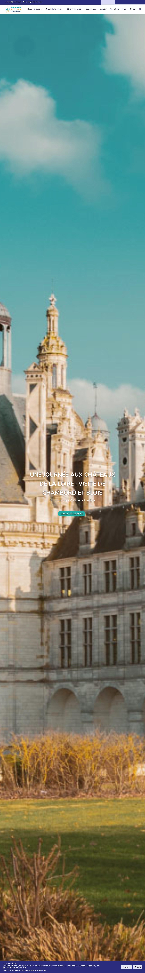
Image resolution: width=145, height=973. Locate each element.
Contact (132, 9)
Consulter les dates (72, 514)
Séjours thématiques (53, 9)
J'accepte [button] (138, 967)
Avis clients (114, 9)
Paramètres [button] (126, 967)
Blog (124, 9)
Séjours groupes (34, 9)
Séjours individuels (74, 9)
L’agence (103, 9)
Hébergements (90, 9)
